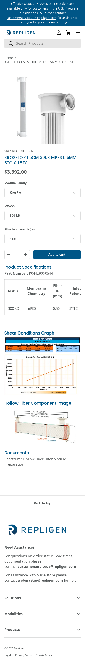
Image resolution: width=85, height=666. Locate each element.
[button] (68, 32)
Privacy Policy (23, 655)
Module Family (15, 183)
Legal (7, 655)
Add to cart (56, 254)
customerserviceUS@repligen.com (31, 18)
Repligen (19, 648)
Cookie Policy (44, 655)
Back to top (42, 503)
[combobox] (42, 43)
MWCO (9, 206)
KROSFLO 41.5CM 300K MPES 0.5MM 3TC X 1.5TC (39, 62)
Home (8, 58)
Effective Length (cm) (20, 229)
